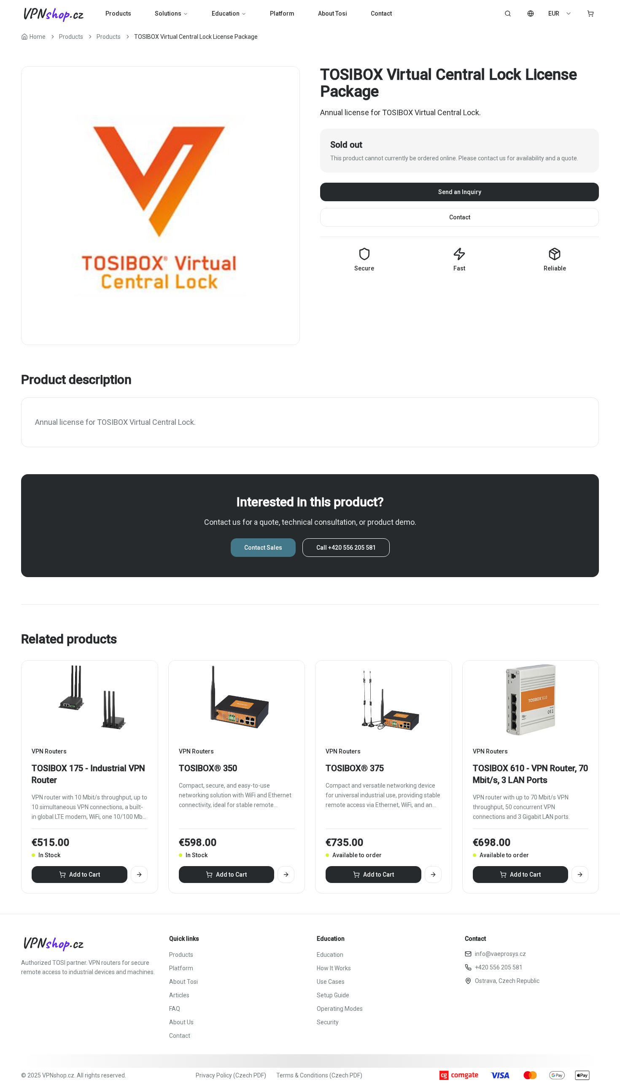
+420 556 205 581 (499, 967)
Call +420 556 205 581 (346, 547)
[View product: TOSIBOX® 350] (286, 874)
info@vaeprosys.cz (500, 953)
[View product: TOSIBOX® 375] (433, 874)
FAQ (174, 1008)
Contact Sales (263, 547)
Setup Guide (333, 995)
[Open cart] (590, 13)
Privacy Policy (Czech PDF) (231, 1075)
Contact (381, 13)
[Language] (530, 13)
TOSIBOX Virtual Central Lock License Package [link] (196, 36)
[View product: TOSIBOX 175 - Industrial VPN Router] (139, 874)
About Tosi (332, 13)
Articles (179, 995)
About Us (181, 1022)
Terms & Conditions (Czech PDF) (319, 1075)
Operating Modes (340, 1008)
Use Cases (331, 981)
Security (328, 1022)
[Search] (507, 13)
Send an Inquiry (459, 192)
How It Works (334, 968)
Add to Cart (84, 874)
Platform (282, 13)
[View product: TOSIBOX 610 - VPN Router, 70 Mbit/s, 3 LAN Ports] (579, 874)
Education (226, 13)
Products (118, 13)
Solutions (168, 13)
